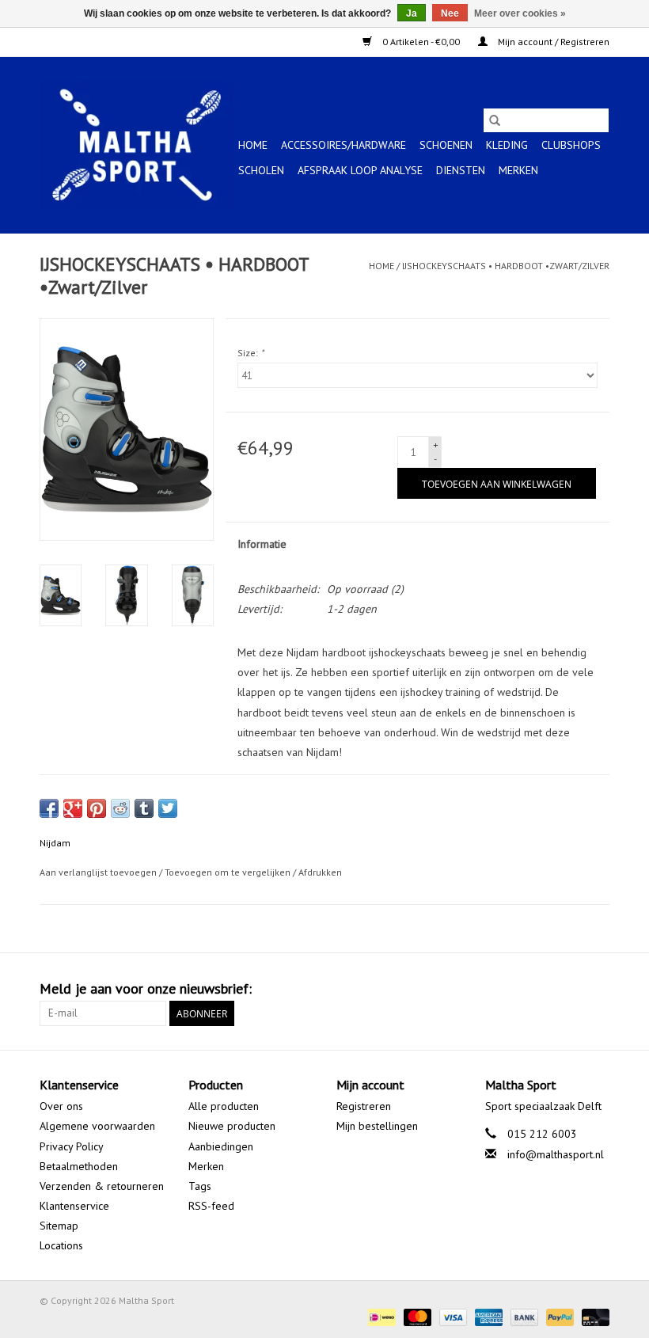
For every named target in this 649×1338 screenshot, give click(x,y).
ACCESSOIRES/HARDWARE (343, 145)
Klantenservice (74, 1206)
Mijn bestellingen (377, 1126)
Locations (61, 1245)
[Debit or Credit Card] (592, 1316)
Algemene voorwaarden (97, 1126)
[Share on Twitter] (167, 808)
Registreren (363, 1106)
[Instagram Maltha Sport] (596, 989)
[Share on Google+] (72, 808)
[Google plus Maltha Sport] (568, 989)
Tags (199, 1186)
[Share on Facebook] (49, 808)
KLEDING (507, 145)
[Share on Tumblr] (144, 808)
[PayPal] (558, 1316)
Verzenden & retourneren (102, 1186)
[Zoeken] (495, 120)
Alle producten (223, 1106)
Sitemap (59, 1225)
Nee (450, 13)
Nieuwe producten (231, 1126)
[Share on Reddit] (120, 808)
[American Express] (487, 1316)
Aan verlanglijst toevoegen (99, 872)
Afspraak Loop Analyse (360, 170)
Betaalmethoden (79, 1166)
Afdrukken (320, 872)
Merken (518, 170)
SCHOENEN (446, 145)
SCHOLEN (261, 170)
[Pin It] (96, 808)
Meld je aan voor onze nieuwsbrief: (146, 988)
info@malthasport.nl (555, 1154)
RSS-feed (211, 1206)
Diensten (460, 170)
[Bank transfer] (523, 1316)
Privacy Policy (72, 1146)
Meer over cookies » (520, 13)
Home (253, 145)
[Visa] (451, 1316)
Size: (250, 353)
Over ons (61, 1106)
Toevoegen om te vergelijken (229, 872)
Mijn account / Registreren (552, 42)
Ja (411, 13)
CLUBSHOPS (571, 145)
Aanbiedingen (220, 1146)
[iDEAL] (379, 1316)
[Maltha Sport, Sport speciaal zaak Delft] (136, 145)
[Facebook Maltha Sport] (539, 989)
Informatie (262, 544)
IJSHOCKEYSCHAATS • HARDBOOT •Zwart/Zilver (505, 266)
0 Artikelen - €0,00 (421, 42)
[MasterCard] (416, 1316)
